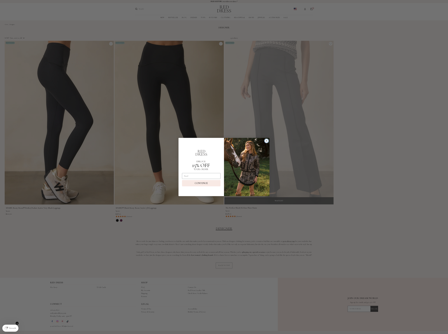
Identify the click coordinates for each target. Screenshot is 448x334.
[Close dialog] (266, 141)
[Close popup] (17, 323)
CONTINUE (201, 183)
